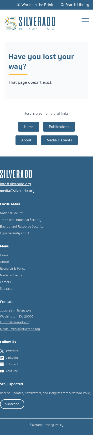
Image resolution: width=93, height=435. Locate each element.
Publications (59, 127)
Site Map (6, 288)
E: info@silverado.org (15, 322)
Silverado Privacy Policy (46, 425)
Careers (5, 282)
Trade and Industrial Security (20, 220)
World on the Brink (37, 5)
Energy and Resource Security (22, 226)
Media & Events (59, 140)
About (26, 140)
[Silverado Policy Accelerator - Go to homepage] (30, 23)
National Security (12, 213)
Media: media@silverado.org (20, 329)
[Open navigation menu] (85, 19)
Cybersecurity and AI (15, 233)
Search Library (77, 5)
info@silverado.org (15, 184)
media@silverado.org (17, 191)
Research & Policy (13, 268)
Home (29, 127)
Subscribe (12, 404)
